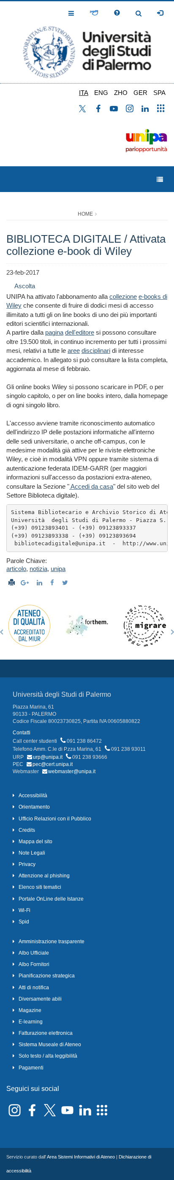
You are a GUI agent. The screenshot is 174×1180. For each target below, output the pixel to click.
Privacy (27, 864)
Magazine (30, 1010)
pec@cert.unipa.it (53, 764)
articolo (16, 568)
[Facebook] (53, 582)
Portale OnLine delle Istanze (51, 899)
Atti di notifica (34, 988)
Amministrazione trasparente (51, 942)
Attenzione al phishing (44, 876)
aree (74, 350)
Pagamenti (31, 1068)
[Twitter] (66, 582)
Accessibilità (33, 795)
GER (140, 92)
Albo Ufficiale (34, 953)
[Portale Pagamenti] (94, 13)
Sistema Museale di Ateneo (50, 1044)
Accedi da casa (91, 486)
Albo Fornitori (34, 964)
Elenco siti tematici (40, 887)
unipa (58, 568)
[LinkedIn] (40, 582)
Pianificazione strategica (47, 976)
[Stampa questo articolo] (11, 582)
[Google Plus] (26, 582)
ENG (101, 92)
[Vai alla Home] (87, 42)
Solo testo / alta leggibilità (48, 1056)
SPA (159, 92)
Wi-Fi (24, 910)
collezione (123, 296)
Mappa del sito (35, 841)
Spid (24, 922)
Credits (27, 830)
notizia (38, 568)
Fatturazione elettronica (46, 1033)
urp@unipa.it (48, 757)
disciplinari (96, 350)
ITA (83, 92)
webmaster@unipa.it (71, 771)
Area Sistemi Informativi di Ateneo (81, 1156)
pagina (54, 332)
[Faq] (117, 13)
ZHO (121, 92)
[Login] (160, 13)
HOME (85, 214)
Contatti (21, 733)
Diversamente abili (40, 999)
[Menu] (160, 179)
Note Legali (32, 853)
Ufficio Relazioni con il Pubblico (55, 819)
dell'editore (79, 332)
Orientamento (34, 807)
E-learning (31, 1022)
